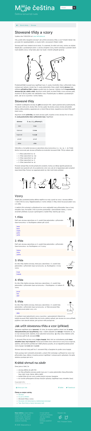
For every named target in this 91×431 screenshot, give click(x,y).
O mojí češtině (44, 413)
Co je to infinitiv (23, 397)
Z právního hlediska (46, 415)
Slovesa (33, 25)
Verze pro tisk (22, 387)
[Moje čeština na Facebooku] (60, 418)
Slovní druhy (24, 25)
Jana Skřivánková (39, 36)
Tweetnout (71, 387)
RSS (58, 421)
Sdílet (61, 387)
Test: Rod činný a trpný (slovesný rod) (31, 403)
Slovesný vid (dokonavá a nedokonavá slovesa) (34, 401)
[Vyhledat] (74, 7)
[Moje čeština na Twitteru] (66, 418)
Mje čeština (35, 8)
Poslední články (66, 421)
